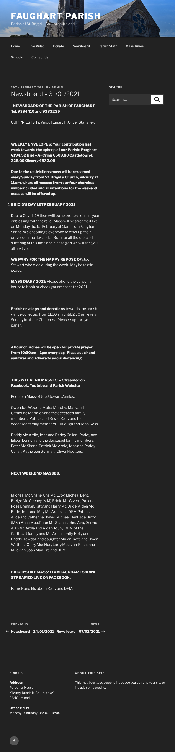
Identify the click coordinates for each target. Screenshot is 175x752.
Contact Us (39, 57)
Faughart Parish (56, 16)
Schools (17, 57)
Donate (58, 46)
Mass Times (135, 46)
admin (57, 87)
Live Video (36, 46)
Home (15, 46)
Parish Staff (107, 46)
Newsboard (81, 46)
